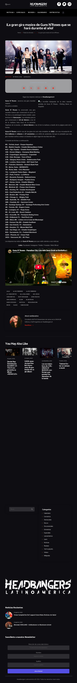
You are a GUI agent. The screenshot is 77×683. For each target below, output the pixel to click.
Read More (28, 325)
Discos (46, 523)
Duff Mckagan (23, 297)
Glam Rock (30, 299)
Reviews (46, 546)
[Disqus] (19, 387)
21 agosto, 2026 (18, 612)
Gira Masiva (35, 297)
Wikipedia (47, 555)
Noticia (22, 302)
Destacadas (47, 520)
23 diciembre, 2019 (47, 361)
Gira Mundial (11, 299)
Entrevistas (47, 529)
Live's (45, 539)
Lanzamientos (48, 536)
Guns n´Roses (11, 302)
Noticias (8, 77)
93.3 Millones (25, 294)
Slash (15, 305)
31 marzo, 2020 (29, 358)
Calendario (47, 513)
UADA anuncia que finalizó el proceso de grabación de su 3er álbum (29, 366)
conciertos (11, 297)
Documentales (48, 526)
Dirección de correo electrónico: (38, 644)
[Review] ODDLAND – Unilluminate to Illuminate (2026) (32, 625)
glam (21, 299)
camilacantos (27, 77)
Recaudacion (32, 302)
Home (19, 33)
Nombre (38, 652)
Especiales (47, 533)
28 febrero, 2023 (17, 77)
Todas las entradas (28, 33)
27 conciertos (12, 294)
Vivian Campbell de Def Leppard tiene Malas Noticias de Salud (35, 615)
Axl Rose (36, 294)
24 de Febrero (31, 291)
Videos (46, 552)
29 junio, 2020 (11, 359)
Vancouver (25, 305)
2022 (8, 291)
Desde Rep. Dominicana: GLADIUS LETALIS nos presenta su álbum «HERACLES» (12, 368)
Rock (8, 305)
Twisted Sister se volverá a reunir (64, 366)
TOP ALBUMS (48, 549)
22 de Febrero (18, 291)
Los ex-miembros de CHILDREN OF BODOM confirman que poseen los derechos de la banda (47, 371)
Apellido (38, 661)
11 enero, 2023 (63, 361)
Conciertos (47, 516)
